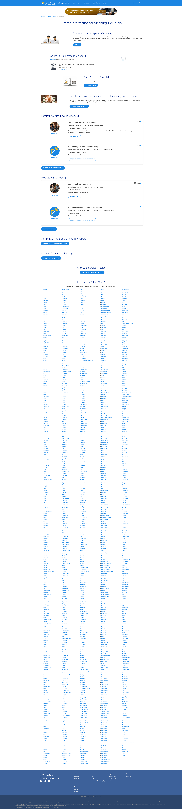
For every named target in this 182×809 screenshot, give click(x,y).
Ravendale (103, 575)
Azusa (44, 398)
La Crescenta (83, 383)
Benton (44, 444)
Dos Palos (64, 383)
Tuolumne (124, 548)
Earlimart (64, 419)
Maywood (82, 600)
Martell (82, 590)
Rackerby (103, 552)
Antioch (44, 350)
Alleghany (45, 316)
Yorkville (124, 740)
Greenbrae (64, 640)
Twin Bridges (125, 561)
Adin (44, 295)
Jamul (81, 320)
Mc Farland (83, 602)
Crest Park (64, 312)
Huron (63, 757)
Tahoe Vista (125, 471)
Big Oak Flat (46, 465)
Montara (82, 676)
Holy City (64, 732)
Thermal (124, 500)
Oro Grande (104, 383)
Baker (44, 402)
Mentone (82, 627)
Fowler (64, 565)
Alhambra (45, 312)
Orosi (102, 385)
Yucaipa (124, 749)
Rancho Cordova (105, 561)
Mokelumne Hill (84, 669)
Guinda (63, 671)
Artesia (44, 373)
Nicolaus (103, 293)
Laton (81, 446)
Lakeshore (82, 431)
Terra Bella (124, 496)
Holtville (64, 730)
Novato (103, 320)
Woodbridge (125, 721)
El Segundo (65, 450)
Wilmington (125, 696)
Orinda (103, 377)
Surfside (124, 458)
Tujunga (124, 542)
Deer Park (64, 350)
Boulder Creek (46, 508)
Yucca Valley (125, 751)
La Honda (82, 389)
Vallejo (123, 581)
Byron (44, 559)
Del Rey (64, 354)
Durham (64, 414)
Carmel (44, 629)
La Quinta (82, 400)
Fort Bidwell (65, 552)
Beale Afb (45, 421)
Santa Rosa (125, 295)
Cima (44, 698)
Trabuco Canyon (126, 523)
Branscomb (45, 517)
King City (82, 356)
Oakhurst (103, 335)
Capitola (45, 621)
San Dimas (104, 694)
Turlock (124, 552)
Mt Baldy (82, 726)
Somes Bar (124, 375)
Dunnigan (64, 410)
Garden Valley (65, 590)
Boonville (45, 502)
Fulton (63, 582)
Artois (44, 375)
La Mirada (82, 394)
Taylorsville (125, 479)
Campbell (45, 596)
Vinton (123, 615)
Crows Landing (66, 320)
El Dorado (64, 437)
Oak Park (103, 327)
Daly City (64, 333)
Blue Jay (45, 485)
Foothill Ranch (65, 536)
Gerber (63, 600)
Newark (82, 749)
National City (83, 736)
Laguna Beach (83, 408)
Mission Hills (83, 659)
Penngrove (104, 448)
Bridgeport (45, 525)
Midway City (83, 638)
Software (111, 781)
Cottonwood (65, 295)
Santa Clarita (104, 755)
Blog (104, 3)
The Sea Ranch (125, 498)
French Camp (65, 573)
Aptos (44, 358)
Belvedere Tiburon (47, 439)
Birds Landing (46, 475)
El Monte (64, 444)
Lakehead (82, 427)
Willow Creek (125, 692)
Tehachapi (124, 485)
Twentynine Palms (126, 559)
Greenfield (64, 642)
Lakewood (82, 435)
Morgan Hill (83, 698)
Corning (45, 757)
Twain (123, 556)
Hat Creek (64, 688)
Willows (124, 694)
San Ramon (104, 742)
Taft (123, 467)
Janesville (82, 321)
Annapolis (45, 346)
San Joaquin (104, 707)
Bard (44, 414)
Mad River (82, 556)
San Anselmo (104, 680)
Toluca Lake (125, 513)
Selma (123, 321)
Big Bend (45, 462)
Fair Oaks (64, 492)
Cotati (63, 293)
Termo (123, 494)
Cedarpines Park (47, 667)
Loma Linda (83, 500)
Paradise (103, 421)
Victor (123, 602)
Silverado (124, 352)
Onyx (102, 366)
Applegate (45, 356)
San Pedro (103, 736)
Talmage (124, 475)
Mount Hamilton (84, 709)
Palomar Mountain (105, 415)
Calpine (44, 582)
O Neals (103, 325)
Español (76, 791)
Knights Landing (84, 373)
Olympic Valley (105, 362)
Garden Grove (65, 588)
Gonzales (64, 623)
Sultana (124, 442)
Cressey (64, 310)
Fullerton (64, 581)
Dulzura (64, 404)
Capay (44, 617)
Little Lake (82, 479)
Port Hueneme (104, 527)
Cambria (45, 586)
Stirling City (125, 421)
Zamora (124, 753)
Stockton (124, 423)
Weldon (124, 648)
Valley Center (125, 582)
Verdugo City (125, 598)
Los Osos (82, 533)
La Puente (82, 398)
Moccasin (82, 663)
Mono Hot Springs (84, 671)
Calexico (45, 565)
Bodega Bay (46, 492)
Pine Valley (104, 477)
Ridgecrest (104, 613)
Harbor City (65, 684)
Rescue (103, 602)
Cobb (44, 730)
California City (46, 569)
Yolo (123, 736)
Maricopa (82, 579)
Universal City (125, 569)
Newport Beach (84, 761)
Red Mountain (104, 581)
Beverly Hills (46, 452)
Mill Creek (82, 642)
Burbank (45, 544)
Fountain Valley (66, 563)
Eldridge (64, 458)
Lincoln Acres (83, 471)
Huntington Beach (66, 753)
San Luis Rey (104, 723)
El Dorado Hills (66, 439)
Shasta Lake (125, 331)
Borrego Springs (47, 506)
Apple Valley (46, 354)
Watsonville (125, 638)
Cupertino (64, 323)
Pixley (102, 494)
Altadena (45, 323)
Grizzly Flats (65, 655)
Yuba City (124, 748)
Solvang (124, 371)
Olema (103, 358)
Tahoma (124, 473)
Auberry (45, 387)
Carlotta (45, 625)
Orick (102, 375)
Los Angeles (83, 523)
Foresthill (64, 546)
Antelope (45, 348)
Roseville (103, 648)
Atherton (45, 381)
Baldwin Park (46, 406)
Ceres (44, 671)
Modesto (82, 665)
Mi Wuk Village (84, 632)
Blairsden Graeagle (47, 479)
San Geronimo (104, 701)
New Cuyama (83, 748)
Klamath (82, 367)
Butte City (45, 556)
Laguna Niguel (83, 412)
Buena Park (45, 542)
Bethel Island (46, 450)
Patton (103, 437)
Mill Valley (82, 644)
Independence (83, 295)
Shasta (123, 329)
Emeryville (64, 469)
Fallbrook (64, 500)
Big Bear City (46, 458)
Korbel (81, 377)
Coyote (64, 304)
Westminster (125, 667)
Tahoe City (124, 469)
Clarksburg (45, 705)
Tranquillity (124, 527)
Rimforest (103, 615)
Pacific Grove (104, 391)
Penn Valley (104, 446)
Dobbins (64, 379)
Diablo (63, 367)
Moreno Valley (83, 696)
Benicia (44, 442)
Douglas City (65, 387)
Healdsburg (65, 700)
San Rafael (104, 740)
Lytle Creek (83, 552)
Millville (82, 648)
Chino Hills (45, 690)
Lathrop (82, 444)
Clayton (44, 707)
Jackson (82, 314)
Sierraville (124, 350)
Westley (124, 665)
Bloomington (46, 483)
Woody (123, 728)
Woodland (124, 724)
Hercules (64, 711)
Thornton (124, 502)
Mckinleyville (83, 611)
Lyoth (81, 550)
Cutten (63, 327)
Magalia (82, 563)
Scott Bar (124, 308)
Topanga (124, 517)
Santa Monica (125, 289)
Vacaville (124, 575)
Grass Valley (65, 634)
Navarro (82, 738)
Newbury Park (83, 753)
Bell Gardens (46, 431)
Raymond (103, 577)
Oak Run (103, 329)
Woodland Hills (126, 726)
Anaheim (45, 337)
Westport (124, 671)
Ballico (44, 408)
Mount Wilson (83, 717)
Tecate (123, 481)
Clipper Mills (46, 719)
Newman (82, 759)
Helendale (64, 703)
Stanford (124, 410)
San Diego (103, 692)
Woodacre (124, 719)
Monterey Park (84, 686)
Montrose (82, 690)
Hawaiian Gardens (66, 692)
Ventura (124, 596)
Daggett (64, 331)
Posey (103, 536)
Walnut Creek (125, 627)
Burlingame (45, 546)
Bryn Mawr (45, 538)
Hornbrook (64, 746)
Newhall (82, 757)
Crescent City (65, 306)
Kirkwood (82, 364)
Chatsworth (45, 676)
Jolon (81, 327)
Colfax (44, 734)
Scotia (123, 306)
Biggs (44, 471)
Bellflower (45, 435)
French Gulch (65, 575)
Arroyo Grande (46, 371)
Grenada (64, 650)
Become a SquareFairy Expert (99, 781)
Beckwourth (46, 425)
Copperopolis (46, 753)
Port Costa (104, 525)
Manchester (83, 569)
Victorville (124, 604)
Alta (44, 321)
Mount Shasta (83, 715)
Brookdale (45, 531)
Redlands (103, 586)
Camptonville (46, 602)
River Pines (104, 629)
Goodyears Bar (65, 625)
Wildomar (124, 686)
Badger (44, 400)
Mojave (82, 667)
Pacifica (103, 394)
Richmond (103, 609)
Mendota (82, 621)
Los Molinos (83, 529)
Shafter (124, 325)
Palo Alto (103, 410)
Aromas (45, 369)
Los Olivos (83, 531)
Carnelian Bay (46, 634)
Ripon (102, 627)
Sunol (123, 454)
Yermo (123, 732)
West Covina (125, 653)
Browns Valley (46, 534)
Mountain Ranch (84, 723)
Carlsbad (45, 627)
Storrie (123, 427)
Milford (82, 640)
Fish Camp (64, 525)
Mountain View (84, 724)
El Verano (64, 456)
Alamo (44, 304)
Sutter (123, 462)
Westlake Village (126, 663)
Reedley (103, 598)
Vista (123, 619)
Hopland (64, 744)
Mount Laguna (83, 713)
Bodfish (45, 494)
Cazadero (45, 661)
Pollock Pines (104, 519)
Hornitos (64, 748)
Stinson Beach (125, 419)
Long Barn (82, 510)
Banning (45, 412)
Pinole (103, 481)
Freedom (64, 569)
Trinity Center (125, 536)
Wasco (123, 632)
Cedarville (45, 669)
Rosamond (104, 644)
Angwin (44, 344)
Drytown (64, 396)
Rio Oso (103, 623)
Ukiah (123, 565)
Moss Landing (83, 705)
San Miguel (104, 732)
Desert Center (65, 364)
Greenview (64, 644)
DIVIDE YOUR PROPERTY (79, 106)
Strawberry (124, 433)
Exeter (63, 490)
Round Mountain (105, 653)
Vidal (123, 605)
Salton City (104, 673)
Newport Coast (84, 763)
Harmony (64, 686)
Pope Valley (104, 523)
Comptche (45, 746)
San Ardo (103, 682)
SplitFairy (86, 3)
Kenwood (82, 346)
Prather (103, 544)
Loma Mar (82, 502)
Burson (44, 554)
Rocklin (103, 638)
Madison (82, 561)
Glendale (64, 609)
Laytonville (83, 450)
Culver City (64, 321)
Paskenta (103, 431)
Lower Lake (83, 538)
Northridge (104, 316)
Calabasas (45, 563)
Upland (123, 571)
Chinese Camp (46, 686)
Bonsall (44, 500)
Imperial (82, 291)
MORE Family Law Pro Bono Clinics (55, 243)
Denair (63, 360)
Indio (81, 298)
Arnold (44, 367)
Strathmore (124, 431)
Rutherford (104, 661)
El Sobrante (65, 452)
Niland (102, 295)
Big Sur (44, 469)
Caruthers (45, 640)
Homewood (65, 736)
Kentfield (82, 344)
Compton (45, 748)
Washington (125, 634)
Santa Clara (104, 753)
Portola (103, 533)
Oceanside (104, 348)
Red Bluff (103, 579)
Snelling (124, 364)
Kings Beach (83, 358)
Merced (82, 629)
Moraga (82, 694)
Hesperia (64, 717)
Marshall (82, 588)
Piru (102, 488)
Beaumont (45, 423)
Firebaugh (64, 523)
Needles (82, 740)
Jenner (82, 323)
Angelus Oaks (46, 343)
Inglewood (82, 300)
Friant (63, 579)
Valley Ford (125, 584)
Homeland (64, 734)
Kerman (82, 348)
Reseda (103, 604)
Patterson (103, 435)
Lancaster (82, 439)
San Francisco (104, 698)
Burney (44, 548)
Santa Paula (125, 291)
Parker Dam (104, 425)
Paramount (104, 423)
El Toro (64, 454)
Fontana (64, 534)
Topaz (123, 519)
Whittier (124, 684)
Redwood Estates (105, 594)
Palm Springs (104, 406)
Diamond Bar (65, 369)
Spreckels (124, 398)
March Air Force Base (85, 577)
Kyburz (82, 379)
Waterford (124, 636)
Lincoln (82, 469)
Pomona (103, 521)
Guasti (63, 665)
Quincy (103, 550)
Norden (103, 302)
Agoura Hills (46, 296)
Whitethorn (124, 680)
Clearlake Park (46, 713)
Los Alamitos (83, 517)
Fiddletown (65, 515)
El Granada (64, 440)
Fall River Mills (66, 498)
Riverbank (103, 630)
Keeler (81, 339)
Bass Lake (45, 417)
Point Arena (104, 513)
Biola (44, 473)
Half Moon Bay (65, 676)
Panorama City (104, 419)
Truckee (124, 540)
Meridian (82, 630)
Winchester (125, 701)
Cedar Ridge (46, 665)
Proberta (103, 548)
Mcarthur (82, 605)
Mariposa (82, 584)
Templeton (124, 492)
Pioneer (103, 485)
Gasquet (64, 594)
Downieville (65, 392)
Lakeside (82, 433)
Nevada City (83, 744)
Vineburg (124, 613)
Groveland (64, 657)
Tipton (123, 510)
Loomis (82, 515)
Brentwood (45, 523)
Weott (123, 652)
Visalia (123, 617)
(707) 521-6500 (63, 69)
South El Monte (126, 389)
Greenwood (65, 648)
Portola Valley (104, 534)
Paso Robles (104, 433)
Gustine (64, 673)
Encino (63, 477)
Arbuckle (45, 360)
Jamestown (83, 318)
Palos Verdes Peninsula (107, 417)
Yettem (123, 734)
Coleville (45, 732)
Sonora (123, 381)
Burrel (44, 552)
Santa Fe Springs (105, 759)
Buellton (45, 540)
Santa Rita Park (126, 293)
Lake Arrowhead (84, 415)
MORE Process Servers (51, 258)
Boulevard (45, 510)
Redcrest (103, 582)
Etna (63, 486)
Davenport (64, 343)
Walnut (123, 625)
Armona (45, 366)
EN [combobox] (139, 3)
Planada (103, 500)
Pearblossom (104, 442)
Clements (45, 715)
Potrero (103, 538)
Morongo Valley (84, 700)
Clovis (44, 723)
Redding (103, 584)
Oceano (103, 346)
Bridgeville (45, 527)
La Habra (82, 387)
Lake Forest (83, 421)
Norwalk (103, 318)
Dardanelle (64, 339)
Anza (44, 352)
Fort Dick (64, 556)
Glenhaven (64, 613)
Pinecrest (103, 479)
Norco (102, 300)
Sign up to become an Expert (92, 272)
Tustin (123, 554)
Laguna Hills (83, 410)
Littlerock (82, 483)
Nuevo (103, 323)
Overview (76, 776)
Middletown (83, 634)
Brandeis (45, 515)
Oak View (103, 331)
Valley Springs (125, 586)
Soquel (123, 383)
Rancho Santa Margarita (107, 571)
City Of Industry (47, 701)
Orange (103, 367)
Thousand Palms (126, 506)
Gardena (64, 592)
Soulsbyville (125, 385)
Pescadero (104, 454)
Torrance (124, 521)
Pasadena (103, 429)
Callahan (45, 579)
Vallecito (124, 579)
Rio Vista (103, 625)
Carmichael (45, 632)
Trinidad (124, 534)
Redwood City (104, 592)
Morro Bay (82, 701)
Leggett (82, 458)
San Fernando (104, 696)
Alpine (44, 320)
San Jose (103, 709)
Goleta (63, 621)
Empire (64, 473)
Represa (103, 600)
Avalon (44, 391)
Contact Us (77, 778)
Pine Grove (104, 475)
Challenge (45, 675)
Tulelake (124, 546)
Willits (123, 690)
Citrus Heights (46, 700)
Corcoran (45, 755)
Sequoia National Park (127, 323)
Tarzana (124, 477)
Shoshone (124, 344)
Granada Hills (65, 629)
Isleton (82, 310)
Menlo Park (83, 625)
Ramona (103, 558)
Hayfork (64, 696)
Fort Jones (65, 559)
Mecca (82, 617)
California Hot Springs (48, 571)
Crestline (64, 314)
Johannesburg (83, 325)
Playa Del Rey (104, 504)
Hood (63, 740)
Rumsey (103, 657)
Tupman (124, 550)
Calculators (96, 3)
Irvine (81, 308)
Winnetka (124, 705)
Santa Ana (103, 749)
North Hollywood (105, 310)
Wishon (124, 713)
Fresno (64, 577)
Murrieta (82, 730)
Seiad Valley (125, 320)
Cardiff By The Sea (47, 623)
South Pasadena (126, 394)
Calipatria (45, 575)
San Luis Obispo (105, 721)
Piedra (103, 469)
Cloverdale (45, 721)
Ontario (103, 364)
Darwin (64, 341)
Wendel (124, 650)
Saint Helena (104, 667)
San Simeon (104, 744)
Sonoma (124, 379)
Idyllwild (64, 763)
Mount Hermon (84, 711)
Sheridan (124, 337)
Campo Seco (46, 600)
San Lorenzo (104, 717)
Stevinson (124, 415)
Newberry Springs (84, 751)
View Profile (54, 133)
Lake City (82, 417)
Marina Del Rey (84, 582)
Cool (44, 751)
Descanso (64, 362)
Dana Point (65, 335)
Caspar (44, 644)
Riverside (103, 634)
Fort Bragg (64, 554)
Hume (63, 751)
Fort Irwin (64, 558)
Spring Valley (125, 400)
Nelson (82, 742)
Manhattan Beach (84, 571)
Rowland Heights (105, 655)
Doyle (63, 394)
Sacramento (104, 665)
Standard (124, 406)
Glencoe (64, 607)
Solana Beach (125, 367)
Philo (102, 463)
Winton (123, 711)
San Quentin (104, 738)
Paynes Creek (104, 440)
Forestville (64, 548)
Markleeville (83, 586)
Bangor (44, 410)
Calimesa (45, 573)
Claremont (45, 703)
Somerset (124, 373)
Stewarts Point (125, 417)
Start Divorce (76, 3)
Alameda (45, 302)
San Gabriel (104, 700)
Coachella (45, 724)
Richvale (103, 611)
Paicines (103, 398)
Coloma (45, 738)
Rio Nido (103, 621)
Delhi (63, 358)
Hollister (64, 726)
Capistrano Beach (47, 619)
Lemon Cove (83, 460)
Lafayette (82, 406)
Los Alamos (83, 519)
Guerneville (65, 669)
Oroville (103, 387)
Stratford (124, 429)
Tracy (123, 525)
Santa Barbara (104, 751)
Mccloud (82, 609)
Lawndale (82, 448)
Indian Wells (83, 296)
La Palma (82, 396)
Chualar (44, 694)
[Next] (114, 11)
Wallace (124, 623)
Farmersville (65, 502)
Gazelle (64, 596)
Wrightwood (125, 730)
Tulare (123, 544)
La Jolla (82, 391)
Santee (123, 300)
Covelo (64, 300)
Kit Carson (82, 366)
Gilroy (63, 604)
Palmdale (103, 408)
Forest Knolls (65, 542)
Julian (81, 331)
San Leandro (104, 715)
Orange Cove (104, 369)
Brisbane (45, 529)
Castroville (45, 653)
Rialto (102, 605)
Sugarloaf (124, 439)
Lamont (82, 437)
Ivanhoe (82, 312)
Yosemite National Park (128, 742)
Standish (124, 408)
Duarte (63, 398)
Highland (64, 721)
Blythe (44, 488)
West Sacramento (126, 661)
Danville (64, 337)
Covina (63, 302)
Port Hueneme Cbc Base (107, 529)
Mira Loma (82, 653)
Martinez (82, 592)
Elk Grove (64, 463)
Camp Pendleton (47, 594)
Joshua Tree (83, 329)
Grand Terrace (65, 630)
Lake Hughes (83, 423)
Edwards (64, 429)
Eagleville (64, 417)
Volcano (124, 621)
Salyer (102, 675)
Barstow (45, 415)
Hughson (64, 749)
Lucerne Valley (84, 544)
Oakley (103, 339)
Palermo (103, 402)
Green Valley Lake (66, 638)
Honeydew (64, 738)
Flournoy (64, 531)
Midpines (82, 636)
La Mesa (82, 392)
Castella (45, 650)
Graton (63, 636)
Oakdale (103, 333)
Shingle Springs (126, 341)
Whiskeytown (125, 676)
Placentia (103, 496)
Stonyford (124, 425)
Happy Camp (65, 682)
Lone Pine (82, 508)
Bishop (44, 477)
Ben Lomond (46, 440)
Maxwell (82, 598)
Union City (124, 567)
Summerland (125, 444)
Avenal (44, 392)
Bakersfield (45, 404)
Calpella (45, 581)
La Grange (82, 385)
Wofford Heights (126, 717)
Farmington (65, 504)
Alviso (44, 329)
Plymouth (103, 511)
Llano (81, 490)
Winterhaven (125, 707)
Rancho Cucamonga (106, 563)
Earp (63, 421)
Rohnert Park (104, 642)
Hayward (64, 698)
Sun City (124, 446)
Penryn (103, 450)
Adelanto (45, 293)
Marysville (82, 594)
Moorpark (82, 692)
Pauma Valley (104, 439)
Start (77, 44)
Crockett (64, 318)
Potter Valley (104, 540)
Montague (82, 675)
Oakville (103, 341)
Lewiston (82, 465)
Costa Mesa (65, 291)
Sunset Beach (125, 456)
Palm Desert (104, 404)
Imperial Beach (84, 293)
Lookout (82, 513)
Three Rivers (125, 508)
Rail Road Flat (104, 554)
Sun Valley (124, 448)
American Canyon (47, 335)
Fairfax (64, 494)
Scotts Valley (125, 310)
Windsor (124, 703)
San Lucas (103, 719)
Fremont (64, 571)
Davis (63, 344)
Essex (63, 485)
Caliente (45, 567)
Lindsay (82, 475)
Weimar (124, 646)
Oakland (103, 337)
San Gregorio (104, 703)
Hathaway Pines (66, 690)
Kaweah (82, 337)
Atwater (45, 383)
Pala (102, 400)
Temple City (125, 490)
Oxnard (103, 389)
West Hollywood (126, 657)
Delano (64, 356)
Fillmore (64, 519)
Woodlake (124, 723)
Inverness (82, 302)
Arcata (44, 364)
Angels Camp (46, 341)
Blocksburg (45, 481)
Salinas (103, 671)
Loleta (81, 498)
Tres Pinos (124, 533)
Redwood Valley (105, 596)
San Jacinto (104, 705)
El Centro (64, 433)
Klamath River (83, 369)
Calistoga (45, 577)
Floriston (64, 529)
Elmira (63, 465)
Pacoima (103, 396)
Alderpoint (45, 310)
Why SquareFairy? (63, 3)
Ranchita (103, 559)
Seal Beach (125, 312)
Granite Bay (65, 632)
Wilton (123, 700)
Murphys (82, 728)
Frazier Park (65, 567)
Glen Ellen (64, 605)
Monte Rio (82, 680)
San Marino (104, 726)
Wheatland (124, 675)
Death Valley (65, 348)
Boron (44, 504)
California (128, 776)
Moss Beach (83, 703)
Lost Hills (82, 534)
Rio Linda (103, 619)
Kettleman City (83, 352)
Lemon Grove (83, 462)
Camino (44, 588)
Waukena (124, 640)
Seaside (124, 314)
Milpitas (82, 650)
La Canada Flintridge (85, 381)
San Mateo (104, 730)
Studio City (124, 437)
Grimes (64, 653)
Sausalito (124, 304)
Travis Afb (124, 531)
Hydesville (64, 761)
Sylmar (123, 465)
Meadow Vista (83, 615)
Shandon (124, 327)
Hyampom (64, 759)
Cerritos (45, 673)
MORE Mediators (49, 229)
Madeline (82, 558)
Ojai (102, 352)
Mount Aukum (83, 707)
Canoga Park (46, 605)
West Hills (124, 655)
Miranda (82, 657)
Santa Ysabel (125, 298)
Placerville (104, 498)
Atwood (45, 385)
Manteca (82, 573)
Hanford (64, 680)
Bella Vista (45, 433)
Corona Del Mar (46, 761)
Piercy (103, 471)
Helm (63, 705)
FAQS (93, 778)
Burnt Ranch (46, 550)
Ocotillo (103, 350)
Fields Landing (65, 517)
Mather (82, 596)
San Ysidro (104, 746)
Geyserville (65, 602)
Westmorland (125, 669)
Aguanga (45, 298)
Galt (63, 584)
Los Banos (83, 525)
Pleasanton (104, 510)
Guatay (63, 667)
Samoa (103, 676)
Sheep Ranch (125, 335)
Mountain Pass (84, 721)
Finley (63, 521)
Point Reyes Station (106, 517)
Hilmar (63, 723)
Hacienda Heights (66, 675)
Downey (64, 391)
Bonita (44, 498)
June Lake (82, 335)
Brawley (45, 519)
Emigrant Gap (65, 471)
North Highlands (105, 306)
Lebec (81, 454)
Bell (44, 429)
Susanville (124, 460)
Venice (123, 594)
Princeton (103, 546)
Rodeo (103, 640)
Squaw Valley (125, 404)
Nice (102, 291)
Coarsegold (46, 728)
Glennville (64, 617)
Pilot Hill (103, 473)
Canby (44, 604)
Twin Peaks (125, 563)
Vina (123, 611)
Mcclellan (82, 607)
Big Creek (45, 463)
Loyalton (82, 540)
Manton (82, 575)
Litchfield (82, 477)
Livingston (82, 488)
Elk (63, 460)
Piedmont (103, 467)
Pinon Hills (104, 483)
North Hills (104, 308)
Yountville (124, 744)
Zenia (123, 755)
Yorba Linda (125, 738)
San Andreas (104, 678)
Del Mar (64, 352)
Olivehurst (103, 360)
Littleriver (82, 481)
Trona (123, 538)
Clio (44, 717)
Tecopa (124, 483)
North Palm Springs (106, 312)
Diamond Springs (66, 371)
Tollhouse (124, 511)
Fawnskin (64, 506)
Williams (124, 688)
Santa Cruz (104, 757)
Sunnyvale (124, 452)
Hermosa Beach (66, 715)
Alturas (44, 327)
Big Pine (45, 467)
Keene (81, 341)
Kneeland (82, 371)
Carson (44, 638)
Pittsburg (103, 492)
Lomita (82, 504)
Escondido (64, 481)
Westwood (124, 673)
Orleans (103, 381)
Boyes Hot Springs (47, 511)
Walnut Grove (125, 629)
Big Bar (44, 456)
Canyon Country (46, 613)
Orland (103, 379)
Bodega (45, 490)
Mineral (82, 652)
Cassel (44, 646)
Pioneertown (104, 486)
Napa (81, 734)
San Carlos (104, 688)
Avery (44, 394)
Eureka (63, 488)
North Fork (103, 304)
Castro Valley (46, 652)
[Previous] (67, 11)
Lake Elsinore (83, 419)
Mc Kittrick (83, 604)
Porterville (103, 531)
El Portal (64, 448)
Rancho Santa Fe (105, 569)
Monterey (82, 684)
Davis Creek (65, 346)
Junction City (83, 333)
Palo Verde (104, 414)
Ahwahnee (45, 300)
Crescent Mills (65, 308)
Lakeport (82, 429)
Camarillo (45, 584)
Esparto (64, 483)
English (76, 789)
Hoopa (63, 742)
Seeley (123, 318)
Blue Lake (45, 486)
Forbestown (65, 538)
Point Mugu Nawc (105, 515)
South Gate (124, 391)
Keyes (81, 354)
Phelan (103, 460)
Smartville (124, 360)
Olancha (103, 354)
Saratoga (124, 302)
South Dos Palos (126, 387)
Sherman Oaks (125, 339)
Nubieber (103, 321)
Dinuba (64, 375)
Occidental (104, 344)
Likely (81, 467)
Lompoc (82, 506)
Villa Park (124, 609)
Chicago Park (46, 680)
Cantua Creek (46, 609)
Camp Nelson (46, 592)
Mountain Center (84, 719)
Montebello (83, 682)
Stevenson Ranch (126, 414)
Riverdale (103, 632)
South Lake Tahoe (126, 392)
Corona (44, 759)
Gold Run (64, 619)
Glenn (63, 615)
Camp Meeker (46, 590)
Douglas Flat (65, 389)
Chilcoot (45, 684)
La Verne (82, 402)
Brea (44, 521)
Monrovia (82, 673)
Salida (102, 669)
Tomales (124, 515)
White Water (125, 678)
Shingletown (125, 343)
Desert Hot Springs (67, 366)
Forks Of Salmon (66, 550)
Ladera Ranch (83, 404)
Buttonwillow (46, 558)
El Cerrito (64, 435)
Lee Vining (82, 456)
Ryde (102, 663)
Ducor (63, 402)
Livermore (82, 486)
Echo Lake (64, 425)
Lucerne (82, 542)
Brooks (44, 533)
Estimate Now (91, 85)
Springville (124, 402)
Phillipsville (104, 462)
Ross (102, 650)
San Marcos (104, 724)
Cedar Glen (45, 663)
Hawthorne (64, 694)
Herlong (64, 713)
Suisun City (125, 440)
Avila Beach (46, 396)
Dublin (63, 400)
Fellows (64, 510)
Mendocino (83, 619)
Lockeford (82, 492)
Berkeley (45, 446)
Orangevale (104, 371)
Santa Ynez (125, 296)
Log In (135, 3)
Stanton (124, 412)
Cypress (64, 329)
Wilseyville (124, 698)
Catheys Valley (46, 657)
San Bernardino (105, 684)
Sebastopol (125, 316)
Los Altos (82, 521)
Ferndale (64, 513)
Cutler (63, 325)
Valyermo (124, 590)
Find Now (101, 11)
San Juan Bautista (105, 711)
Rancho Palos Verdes (106, 567)
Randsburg (104, 573)
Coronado (45, 763)
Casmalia (45, 642)
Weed (123, 644)
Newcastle (83, 755)
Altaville (45, 325)
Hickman (64, 719)
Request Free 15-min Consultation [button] (82, 159)
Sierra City (124, 346)
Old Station (104, 356)
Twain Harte (125, 558)
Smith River (125, 362)
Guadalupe (64, 661)
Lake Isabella (83, 425)
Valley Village (125, 588)
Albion (44, 308)
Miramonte (83, 655)
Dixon (63, 377)
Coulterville (65, 296)
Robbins (103, 636)
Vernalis (124, 600)
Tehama (124, 486)
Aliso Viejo (45, 314)
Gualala (64, 663)
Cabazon (45, 561)
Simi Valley (125, 354)
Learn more (53, 59)
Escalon (64, 479)
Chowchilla (45, 692)
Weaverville (125, 642)
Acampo (45, 289)
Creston (64, 316)
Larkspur (82, 442)
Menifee (82, 623)
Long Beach (83, 511)
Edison (64, 427)
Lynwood (82, 548)
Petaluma (103, 456)
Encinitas (64, 475)
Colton (44, 740)
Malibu (82, 565)
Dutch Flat (64, 415)
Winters (124, 709)
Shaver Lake (125, 333)
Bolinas (44, 496)
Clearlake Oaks (46, 711)
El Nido (64, 446)
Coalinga (45, 726)
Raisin (102, 556)
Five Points (65, 527)
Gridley (64, 652)
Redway (103, 590)
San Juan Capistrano (106, 713)
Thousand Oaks (126, 504)
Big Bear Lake (46, 460)
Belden (44, 427)
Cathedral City (46, 655)
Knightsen (82, 375)
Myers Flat (83, 732)
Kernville (82, 350)
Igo (81, 289)
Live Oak (82, 485)
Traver (123, 529)
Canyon (44, 611)
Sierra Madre (125, 348)
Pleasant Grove (105, 506)
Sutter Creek (125, 463)
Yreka (123, 746)
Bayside (45, 419)
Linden (82, 473)
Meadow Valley (84, 613)
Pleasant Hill (104, 508)
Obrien (103, 343)
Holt (63, 728)
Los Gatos (82, 527)
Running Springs (105, 659)
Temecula (124, 488)
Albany (44, 306)
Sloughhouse (125, 358)
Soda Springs (125, 366)
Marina (82, 581)
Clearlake (45, 709)
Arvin (44, 377)
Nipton (103, 298)
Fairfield (64, 496)
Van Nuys (124, 592)
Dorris (63, 381)
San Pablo (103, 734)
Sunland (124, 450)
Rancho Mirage (105, 565)
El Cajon (64, 431)
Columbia (45, 742)
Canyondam (46, 615)
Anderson (45, 339)
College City (46, 736)
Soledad (124, 369)
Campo (44, 598)
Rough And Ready (105, 652)
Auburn (44, 389)
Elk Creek (64, 462)
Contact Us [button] (74, 136)
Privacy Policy (112, 778)
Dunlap (64, 408)
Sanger (103, 748)
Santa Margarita (105, 761)
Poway (103, 542)
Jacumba (82, 316)
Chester (45, 678)
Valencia (124, 577)
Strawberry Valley (126, 435)
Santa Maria (104, 763)
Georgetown (65, 598)
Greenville (64, 646)
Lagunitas (82, 414)
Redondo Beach (105, 588)
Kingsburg (82, 362)
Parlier (103, 427)
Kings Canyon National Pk (86, 360)
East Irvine (64, 423)
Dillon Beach (65, 373)
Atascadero (45, 379)
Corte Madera (65, 289)
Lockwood (82, 494)
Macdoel (82, 554)
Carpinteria (45, 636)
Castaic (44, 648)
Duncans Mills (65, 406)
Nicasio (103, 289)
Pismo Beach (104, 490)
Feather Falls (65, 508)
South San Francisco (127, 396)
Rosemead (104, 646)
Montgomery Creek (85, 688)
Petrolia (103, 458)
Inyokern (82, 304)
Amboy (44, 333)
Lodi (81, 496)
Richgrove (103, 607)
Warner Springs (126, 630)
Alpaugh (45, 318)
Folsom (64, 533)
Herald (63, 709)
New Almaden (83, 746)
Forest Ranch (65, 544)
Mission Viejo (83, 661)
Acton (44, 291)
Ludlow (82, 546)
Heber (63, 701)
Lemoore (82, 463)
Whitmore (124, 682)
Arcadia (44, 362)
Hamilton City (65, 678)
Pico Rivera (104, 465)
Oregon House (104, 373)
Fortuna (64, 561)
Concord (45, 749)
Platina (103, 502)
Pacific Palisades (105, 392)
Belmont (45, 437)
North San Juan (105, 314)
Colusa (44, 744)
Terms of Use (112, 776)
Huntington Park (66, 755)
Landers (82, 440)
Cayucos (45, 659)
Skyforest (124, 356)
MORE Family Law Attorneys (53, 168)
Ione (81, 306)
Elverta (64, 467)
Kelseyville (83, 343)
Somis (123, 377)
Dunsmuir (64, 412)
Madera (82, 559)
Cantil (44, 607)
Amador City (46, 331)
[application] (181, 808)
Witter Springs (125, 715)
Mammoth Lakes (84, 567)
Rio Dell (103, 617)
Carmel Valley (46, 630)
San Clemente (104, 690)
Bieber (44, 454)
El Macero (64, 442)
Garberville (64, 586)
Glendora (64, 611)
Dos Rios (64, 385)
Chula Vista (45, 696)
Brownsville (46, 536)
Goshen (64, 627)
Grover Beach (65, 659)
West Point (125, 659)
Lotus (81, 536)
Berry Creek (46, 448)
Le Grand (82, 452)
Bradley (45, 513)
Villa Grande (125, 607)
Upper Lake (125, 573)
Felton (63, 511)
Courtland (64, 298)
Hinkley (64, 724)
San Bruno (103, 686)
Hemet (63, 707)
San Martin (104, 728)
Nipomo (103, 296)
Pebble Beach (104, 444)
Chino (44, 688)
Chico (44, 682)
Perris (102, 452)
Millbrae (82, 646)
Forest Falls (65, 540)
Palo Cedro (104, 412)
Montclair (82, 678)
